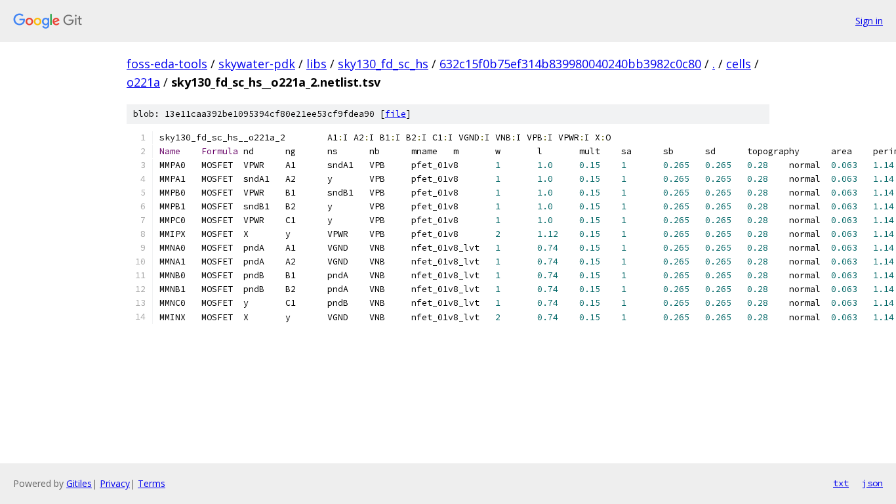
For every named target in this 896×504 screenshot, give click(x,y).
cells (738, 64)
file (395, 113)
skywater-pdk (256, 64)
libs (316, 64)
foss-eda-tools (167, 64)
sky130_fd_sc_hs (383, 64)
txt (841, 483)
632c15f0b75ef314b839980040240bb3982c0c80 (570, 64)
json (872, 483)
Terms (151, 483)
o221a (143, 82)
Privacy (115, 483)
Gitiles (79, 483)
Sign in (869, 20)
